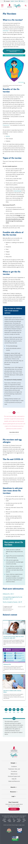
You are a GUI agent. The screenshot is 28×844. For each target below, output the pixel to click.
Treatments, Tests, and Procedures (14, 770)
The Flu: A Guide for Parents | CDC (12, 602)
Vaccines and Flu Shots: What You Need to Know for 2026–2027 (13, 637)
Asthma (8, 136)
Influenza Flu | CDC (8, 594)
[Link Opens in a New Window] (9, 831)
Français (16, 1)
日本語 (5, 821)
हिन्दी (19, 1)
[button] (24, 83)
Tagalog (9, 821)
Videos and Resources (14, 781)
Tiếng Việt (18, 818)
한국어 (24, 818)
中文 (13, 818)
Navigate (13, 763)
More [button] (22, 1)
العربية (9, 818)
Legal (13, 796)
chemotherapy (17, 191)
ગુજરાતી (24, 820)
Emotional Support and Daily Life (14, 778)
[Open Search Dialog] (25, 5)
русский (18, 821)
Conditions (14, 766)
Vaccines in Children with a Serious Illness (12, 691)
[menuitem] (14, 809)
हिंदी (14, 821)
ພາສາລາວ (9, 820)
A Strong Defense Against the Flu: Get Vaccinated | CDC (12, 598)
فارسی (23, 821)
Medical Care (14, 774)
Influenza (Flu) (7, 664)
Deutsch (19, 820)
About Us (13, 787)
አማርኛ (14, 820)
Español (12, 1)
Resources (13, 791)
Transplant (7, 353)
